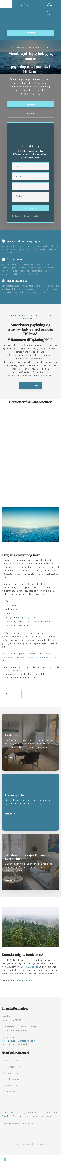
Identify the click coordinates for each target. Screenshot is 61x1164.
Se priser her (11, 694)
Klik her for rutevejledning (14, 1030)
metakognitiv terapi (24, 980)
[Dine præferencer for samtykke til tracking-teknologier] (5, 1159)
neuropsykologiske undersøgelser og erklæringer (25, 657)
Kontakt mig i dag (30, 386)
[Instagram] (8, 1131)
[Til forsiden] (30, 19)
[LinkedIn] (13, 1131)
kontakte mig (31, 967)
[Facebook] (4, 1131)
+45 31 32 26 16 (11, 1112)
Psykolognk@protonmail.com (16, 1116)
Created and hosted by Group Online (30, 1144)
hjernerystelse (28, 617)
